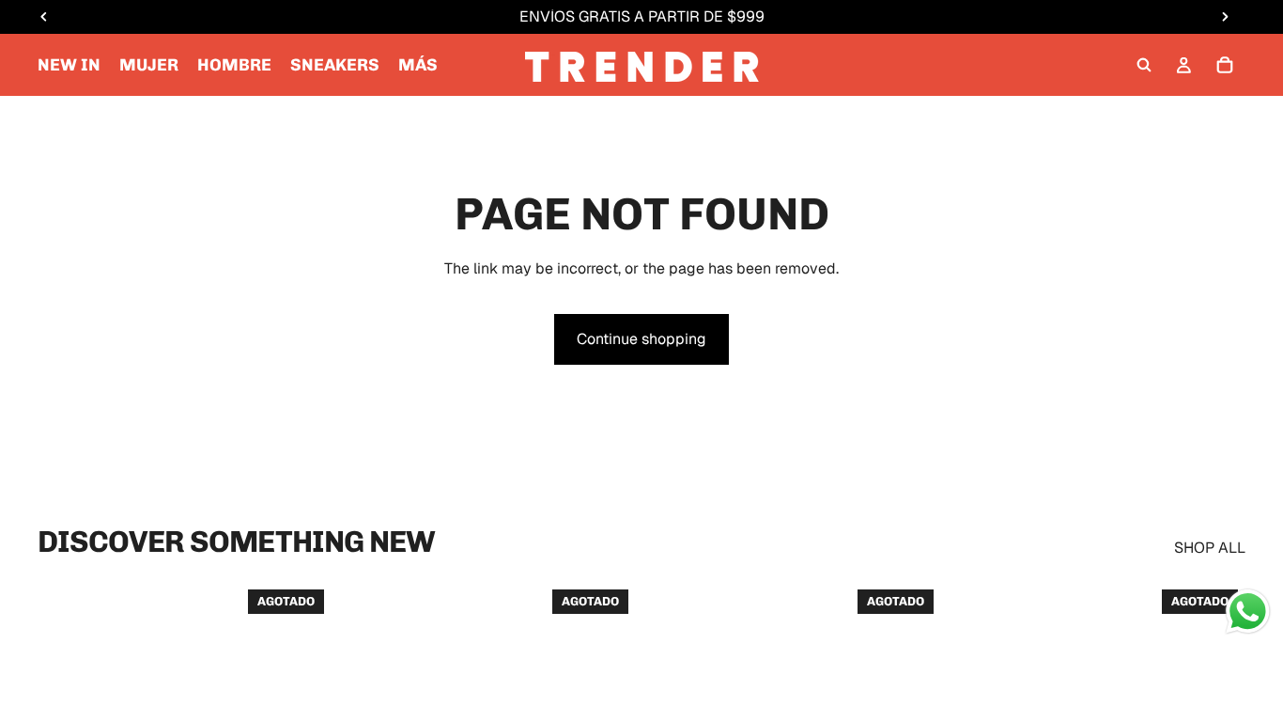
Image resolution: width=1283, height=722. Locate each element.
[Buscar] (1144, 65)
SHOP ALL (1209, 547)
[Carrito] (1224, 65)
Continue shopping (641, 339)
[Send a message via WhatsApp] (1248, 611)
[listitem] (418, 65)
